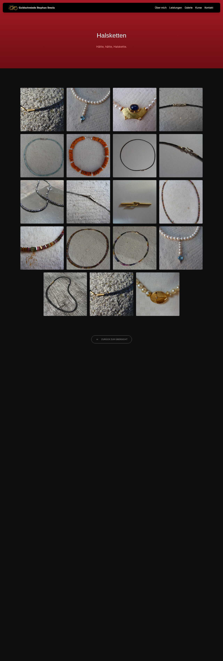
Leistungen (175, 7)
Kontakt (209, 7)
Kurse (198, 7)
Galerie (189, 7)
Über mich (161, 7)
